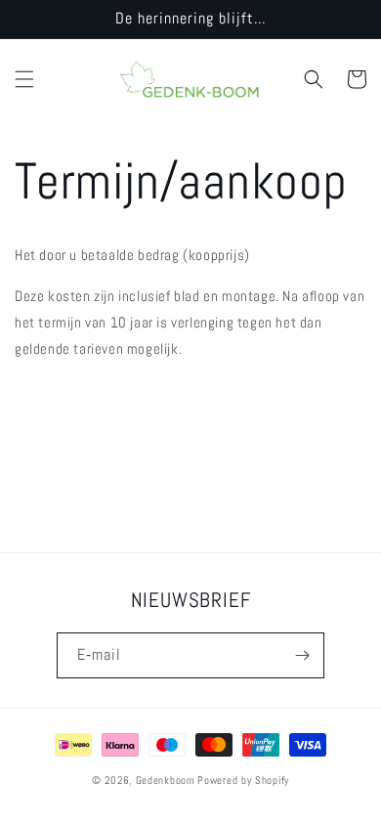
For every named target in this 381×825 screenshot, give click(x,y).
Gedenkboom (165, 780)
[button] (24, 79)
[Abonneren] (301, 655)
